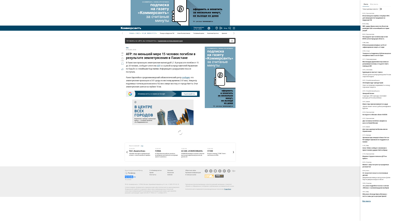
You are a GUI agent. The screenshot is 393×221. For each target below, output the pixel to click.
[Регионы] (216, 28)
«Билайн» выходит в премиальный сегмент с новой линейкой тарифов (139, 154)
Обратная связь (190, 170)
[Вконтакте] (210, 171)
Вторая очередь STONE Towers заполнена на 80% (216, 154)
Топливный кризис (198, 33)
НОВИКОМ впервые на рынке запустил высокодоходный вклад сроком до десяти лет (192, 155)
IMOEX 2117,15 (151, 33)
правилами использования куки (170, 41)
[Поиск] (229, 28)
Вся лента (367, 201)
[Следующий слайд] (233, 152)
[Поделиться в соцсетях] (122, 69)
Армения (224, 33)
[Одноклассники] (219, 171)
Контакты (153, 175)
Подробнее (227, 189)
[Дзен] (215, 171)
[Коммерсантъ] (131, 28)
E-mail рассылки (190, 175)
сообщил (186, 77)
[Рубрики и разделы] (233, 28)
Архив (151, 172)
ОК (232, 41)
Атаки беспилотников (183, 33)
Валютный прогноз (213, 33)
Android (169, 175)
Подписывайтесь (189, 94)
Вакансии (170, 172)
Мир (127, 47)
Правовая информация (193, 172)
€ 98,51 (138, 33)
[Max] (228, 171)
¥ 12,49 (144, 33)
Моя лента (374, 4)
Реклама (170, 170)
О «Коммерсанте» (156, 170)
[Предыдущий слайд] (127, 152)
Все (142, 146)
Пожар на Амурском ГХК (167, 33)
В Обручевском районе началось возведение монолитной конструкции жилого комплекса (166, 155)
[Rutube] (224, 171)
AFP (158, 65)
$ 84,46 (131, 33)
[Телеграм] (206, 171)
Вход (225, 28)
